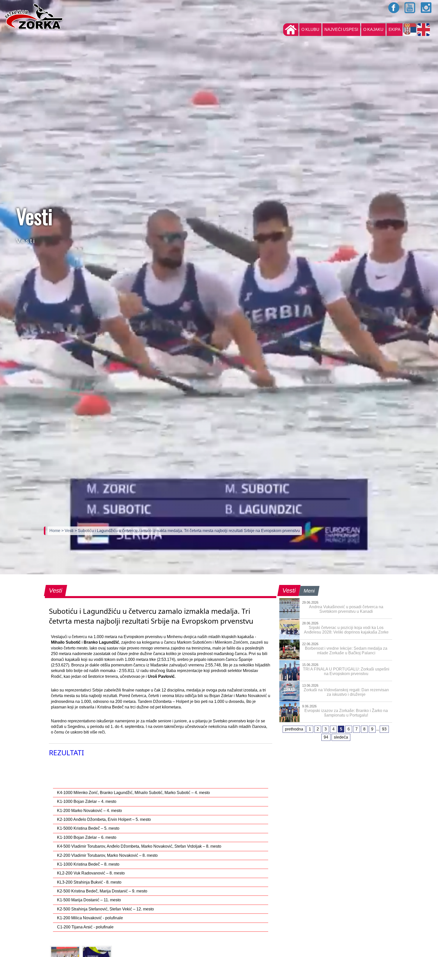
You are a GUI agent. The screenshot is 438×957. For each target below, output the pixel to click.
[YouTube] (410, 7)
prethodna (294, 729)
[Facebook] (393, 7)
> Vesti (68, 530)
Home (55, 530)
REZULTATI (66, 752)
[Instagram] (426, 7)
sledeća (341, 737)
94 (326, 737)
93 (384, 729)
